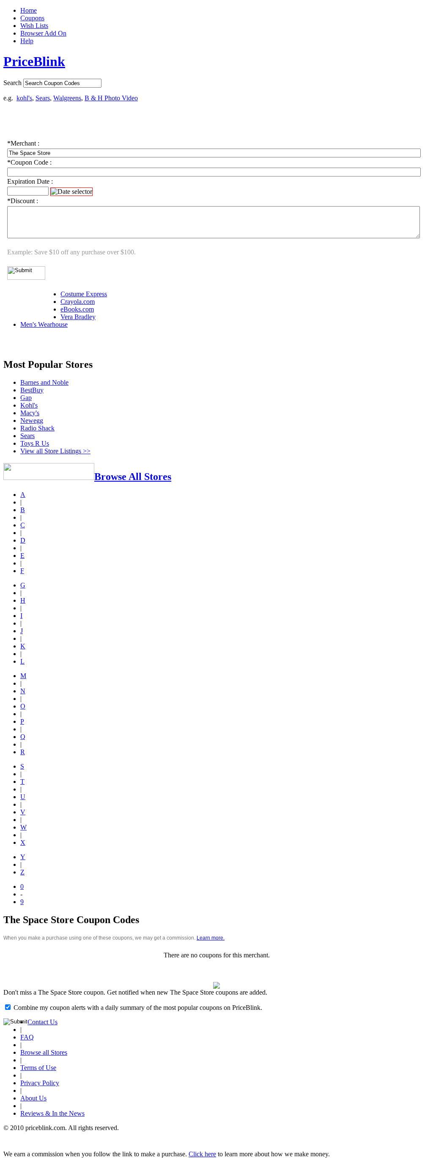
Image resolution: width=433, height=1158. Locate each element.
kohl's (24, 98)
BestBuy (32, 390)
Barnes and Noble (44, 382)
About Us (33, 1098)
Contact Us (42, 1022)
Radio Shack (37, 428)
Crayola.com (77, 301)
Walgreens (67, 98)
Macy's (29, 412)
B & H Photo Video (111, 98)
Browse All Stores (132, 476)
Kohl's (29, 405)
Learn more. (211, 938)
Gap (26, 397)
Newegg (31, 420)
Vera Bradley (78, 316)
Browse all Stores (43, 1052)
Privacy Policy (39, 1082)
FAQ (27, 1037)
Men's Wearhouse (44, 324)
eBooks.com (77, 309)
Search (12, 82)
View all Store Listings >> (55, 451)
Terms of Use (38, 1067)
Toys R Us (34, 443)
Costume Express (83, 294)
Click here (202, 1154)
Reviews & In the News (52, 1113)
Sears (43, 98)
